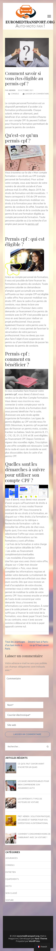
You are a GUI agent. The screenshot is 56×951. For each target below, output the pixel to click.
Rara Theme (41, 938)
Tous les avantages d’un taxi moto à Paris (15, 645)
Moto (8, 886)
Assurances (11, 858)
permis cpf (33, 224)
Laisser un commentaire (37, 94)
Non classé (11, 893)
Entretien (10, 872)
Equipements (12, 879)
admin (12, 90)
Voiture (9, 900)
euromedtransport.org (30, 21)
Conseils (15, 94)
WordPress (34, 941)
